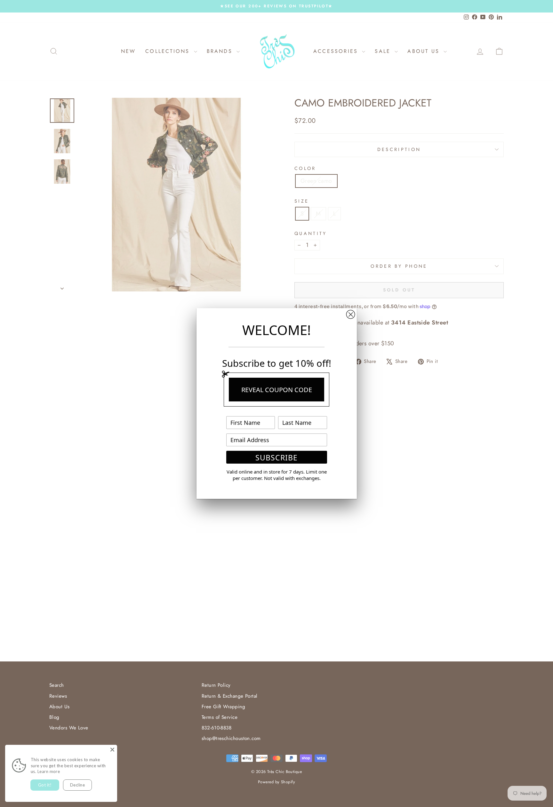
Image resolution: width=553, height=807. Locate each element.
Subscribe (276, 457)
